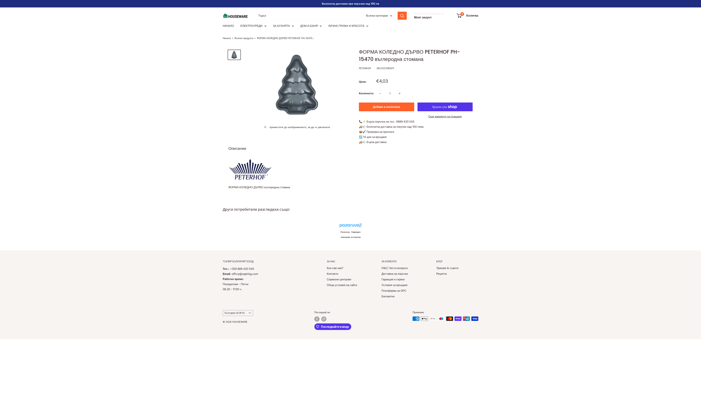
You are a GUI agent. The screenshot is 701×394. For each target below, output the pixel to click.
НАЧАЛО (228, 26)
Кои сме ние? (335, 268)
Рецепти (441, 273)
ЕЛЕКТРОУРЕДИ (251, 26)
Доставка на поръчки (395, 273)
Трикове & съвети (447, 268)
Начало (227, 38)
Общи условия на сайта (342, 285)
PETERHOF (365, 68)
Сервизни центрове (339, 279)
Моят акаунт (423, 17)
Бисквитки (388, 296)
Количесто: (366, 93)
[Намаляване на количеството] (380, 93)
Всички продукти (244, 38)
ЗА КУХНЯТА (281, 26)
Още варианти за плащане (445, 116)
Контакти (332, 273)
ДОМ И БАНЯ (309, 26)
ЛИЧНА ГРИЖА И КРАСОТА (346, 26)
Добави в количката (386, 107)
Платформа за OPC (394, 290)
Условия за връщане (394, 285)
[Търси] (402, 16)
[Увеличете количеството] (399, 93)
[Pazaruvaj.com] (350, 226)
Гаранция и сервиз (393, 279)
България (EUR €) (235, 313)
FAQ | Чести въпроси (395, 268)
